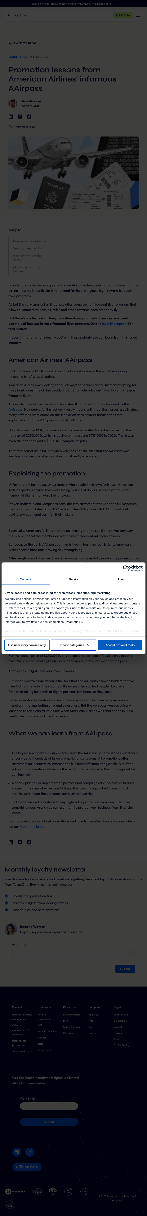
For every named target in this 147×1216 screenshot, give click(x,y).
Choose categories (71, 645)
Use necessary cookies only (27, 645)
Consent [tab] (25, 579)
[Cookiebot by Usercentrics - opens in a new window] (126, 568)
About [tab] (121, 579)
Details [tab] (73, 579)
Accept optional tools (120, 645)
